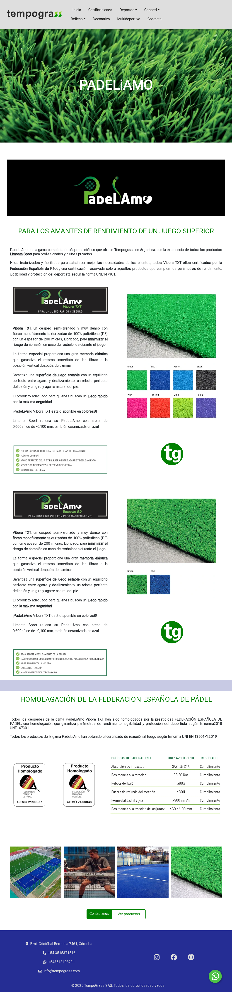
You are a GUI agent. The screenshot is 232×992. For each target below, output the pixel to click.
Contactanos (99, 913)
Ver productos (129, 914)
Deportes (126, 10)
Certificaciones (100, 10)
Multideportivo (128, 19)
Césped (150, 10)
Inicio (76, 10)
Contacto (154, 19)
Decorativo (101, 19)
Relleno (77, 19)
